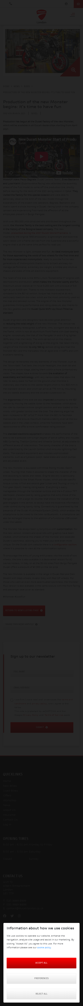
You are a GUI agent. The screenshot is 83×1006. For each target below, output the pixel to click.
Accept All (41, 963)
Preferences (41, 978)
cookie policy (44, 948)
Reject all (42, 994)
